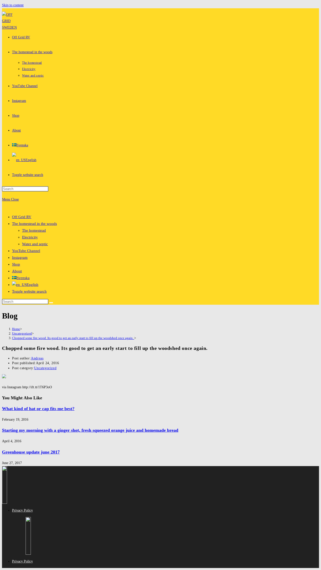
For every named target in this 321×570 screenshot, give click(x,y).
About (17, 271)
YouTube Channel (26, 251)
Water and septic (35, 244)
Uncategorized (45, 368)
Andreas (37, 358)
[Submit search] (51, 302)
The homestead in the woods (34, 224)
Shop (16, 264)
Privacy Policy (22, 510)
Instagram (20, 258)
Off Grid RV (21, 217)
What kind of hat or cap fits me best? (38, 408)
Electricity (30, 237)
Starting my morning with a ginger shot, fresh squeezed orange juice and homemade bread (90, 430)
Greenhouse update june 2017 (31, 452)
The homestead (34, 230)
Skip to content (13, 5)
